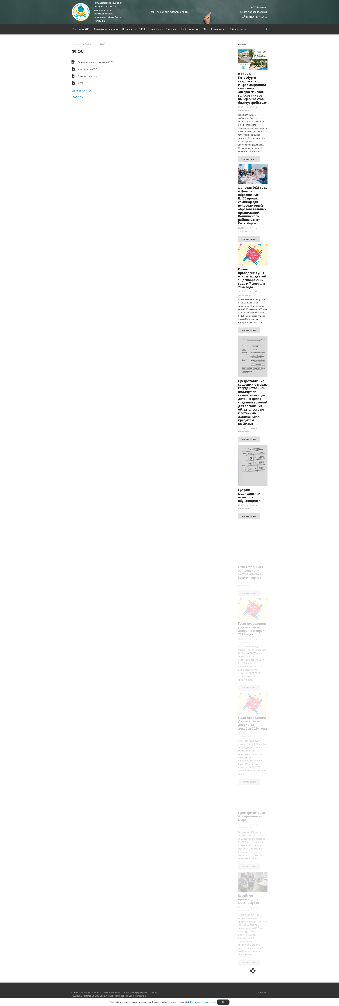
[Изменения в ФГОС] (75, 69)
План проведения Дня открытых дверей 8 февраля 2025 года (252, 629)
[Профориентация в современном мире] (252, 798)
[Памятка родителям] (75, 76)
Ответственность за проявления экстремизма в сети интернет (251, 572)
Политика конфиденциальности (203, 1002)
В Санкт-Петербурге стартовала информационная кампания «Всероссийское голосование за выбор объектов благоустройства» (252, 88)
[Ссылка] (81, 12)
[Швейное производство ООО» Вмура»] (252, 882)
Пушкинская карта (248, 995)
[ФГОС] (75, 83)
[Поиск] (266, 29)
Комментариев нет (246, 110)
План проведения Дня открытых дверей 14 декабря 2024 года (252, 723)
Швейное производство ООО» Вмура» (249, 899)
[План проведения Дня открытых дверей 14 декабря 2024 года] (252, 703)
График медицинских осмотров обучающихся (249, 495)
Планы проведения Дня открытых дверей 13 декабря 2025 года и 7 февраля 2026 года (252, 278)
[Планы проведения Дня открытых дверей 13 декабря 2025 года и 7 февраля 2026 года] (252, 255)
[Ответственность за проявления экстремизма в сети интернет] (252, 542)
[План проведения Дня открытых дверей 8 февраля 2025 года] (252, 609)
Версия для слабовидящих (171, 11)
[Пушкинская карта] (252, 979)
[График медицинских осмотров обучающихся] (252, 465)
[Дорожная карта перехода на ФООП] (75, 62)
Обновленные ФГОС (82, 91)
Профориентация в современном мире (252, 816)
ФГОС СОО (77, 97)
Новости (253, 107)
